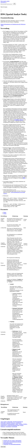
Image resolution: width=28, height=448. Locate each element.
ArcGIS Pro (3, 2)
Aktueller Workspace (10, 422)
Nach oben (3, 446)
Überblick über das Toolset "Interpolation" (12, 440)
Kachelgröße (14, 426)
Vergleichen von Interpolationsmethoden (12, 444)
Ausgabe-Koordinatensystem (13, 425)
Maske (16, 424)
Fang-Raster (8, 426)
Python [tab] (4, 213)
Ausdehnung (18, 422)
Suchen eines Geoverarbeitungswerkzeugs (12, 441)
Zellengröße (9, 421)
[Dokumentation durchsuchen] (14, 4)
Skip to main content (5, 1)
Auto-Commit (4, 421)
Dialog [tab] (4, 212)
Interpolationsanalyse (7, 443)
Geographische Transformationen (8, 424)
